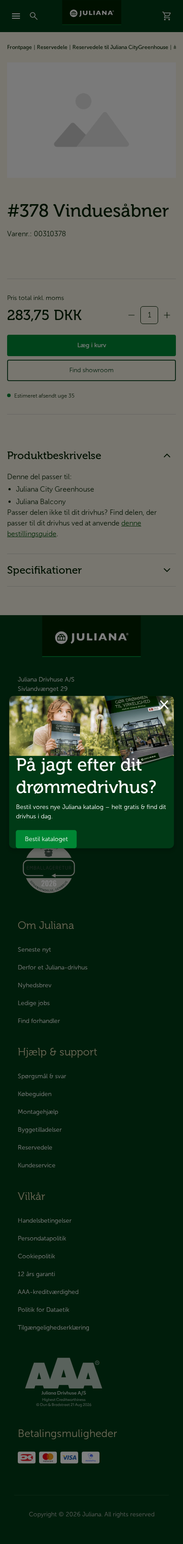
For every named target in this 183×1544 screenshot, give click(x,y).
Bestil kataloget (46, 839)
